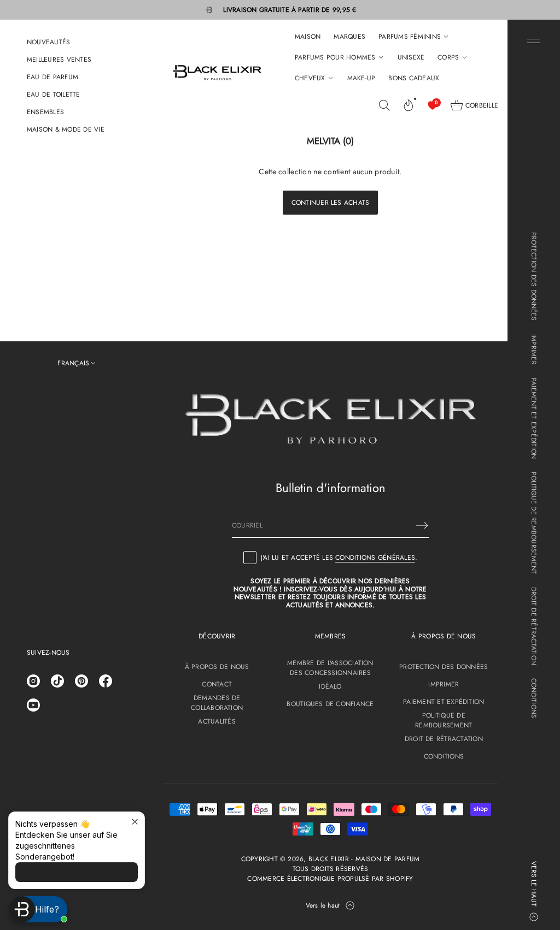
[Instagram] (33, 681)
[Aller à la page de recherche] (384, 105)
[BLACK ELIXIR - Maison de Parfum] (217, 72)
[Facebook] (106, 681)
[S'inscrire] (422, 525)
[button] (384, 105)
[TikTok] (57, 681)
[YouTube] (33, 705)
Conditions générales (375, 557)
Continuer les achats (330, 203)
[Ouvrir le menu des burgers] (533, 41)
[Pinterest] (81, 681)
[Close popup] (135, 821)
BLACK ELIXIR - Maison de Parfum (363, 859)
